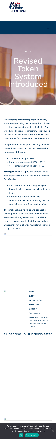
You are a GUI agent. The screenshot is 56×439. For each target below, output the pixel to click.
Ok (21, 435)
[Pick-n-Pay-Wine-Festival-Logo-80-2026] (18, 3)
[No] (52, 431)
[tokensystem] (15, 291)
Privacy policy (32, 435)
